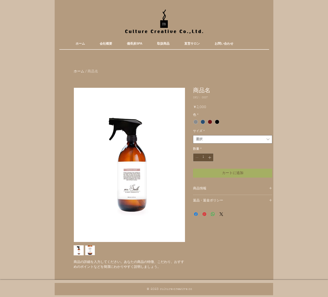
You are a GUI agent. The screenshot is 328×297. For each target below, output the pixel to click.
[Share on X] (221, 214)
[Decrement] (196, 157)
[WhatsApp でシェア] (213, 214)
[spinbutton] (203, 157)
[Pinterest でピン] (204, 214)
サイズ (199, 131)
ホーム (79, 71)
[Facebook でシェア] (196, 214)
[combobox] (232, 139)
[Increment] (210, 157)
